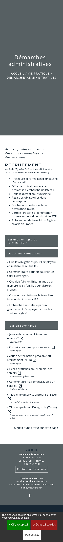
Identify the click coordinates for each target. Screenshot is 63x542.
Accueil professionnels (23, 149)
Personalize (32, 534)
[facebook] (31, 495)
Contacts (31, 450)
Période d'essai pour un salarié (31, 194)
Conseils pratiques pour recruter (32, 347)
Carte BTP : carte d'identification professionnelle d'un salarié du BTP (34, 214)
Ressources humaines (22, 153)
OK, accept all (19, 524)
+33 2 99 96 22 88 (31, 463)
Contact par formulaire (31, 469)
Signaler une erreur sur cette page (36, 428)
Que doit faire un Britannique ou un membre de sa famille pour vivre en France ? (30, 285)
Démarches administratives (31, 77)
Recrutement (15, 157)
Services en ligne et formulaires (22, 241)
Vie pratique (39, 73)
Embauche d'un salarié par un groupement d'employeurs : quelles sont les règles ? (29, 309)
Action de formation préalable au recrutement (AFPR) (29, 358)
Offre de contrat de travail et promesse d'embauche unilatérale (33, 188)
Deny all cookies (45, 524)
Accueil (18, 73)
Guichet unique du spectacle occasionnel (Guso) (29, 207)
